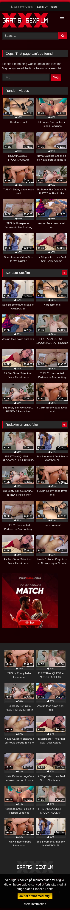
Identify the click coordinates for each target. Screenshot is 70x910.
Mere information (35, 904)
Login (40, 6)
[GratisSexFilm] (29, 21)
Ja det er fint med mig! (35, 896)
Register (53, 6)
